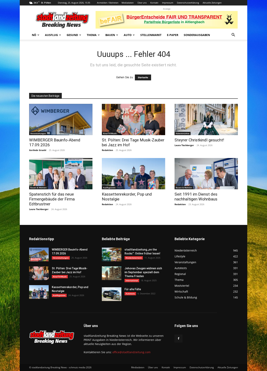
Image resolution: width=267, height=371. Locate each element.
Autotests (130, 293)
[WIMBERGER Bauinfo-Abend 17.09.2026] (60, 119)
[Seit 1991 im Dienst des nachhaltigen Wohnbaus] (206, 173)
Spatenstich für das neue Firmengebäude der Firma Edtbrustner (52, 199)
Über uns (142, 2)
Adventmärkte (182, 133)
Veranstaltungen (38, 133)
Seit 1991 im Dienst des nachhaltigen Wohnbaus (196, 196)
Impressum (167, 2)
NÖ (34, 35)
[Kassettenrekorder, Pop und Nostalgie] (133, 173)
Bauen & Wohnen (38, 187)
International (132, 280)
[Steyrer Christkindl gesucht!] (206, 119)
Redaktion (107, 150)
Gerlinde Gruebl (37, 150)
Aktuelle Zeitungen (212, 2)
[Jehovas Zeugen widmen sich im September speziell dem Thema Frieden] (111, 273)
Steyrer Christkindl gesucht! (199, 140)
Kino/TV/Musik (110, 133)
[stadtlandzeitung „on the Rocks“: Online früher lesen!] (111, 254)
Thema (92, 35)
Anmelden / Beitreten (107, 2)
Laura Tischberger (184, 145)
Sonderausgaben (197, 35)
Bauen (110, 35)
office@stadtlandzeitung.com (131, 352)
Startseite (143, 77)
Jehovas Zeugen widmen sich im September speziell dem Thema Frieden (143, 272)
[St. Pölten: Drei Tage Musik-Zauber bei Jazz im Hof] (133, 119)
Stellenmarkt (150, 35)
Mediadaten (128, 2)
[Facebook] (178, 338)
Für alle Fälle (133, 289)
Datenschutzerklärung (188, 2)
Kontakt (154, 2)
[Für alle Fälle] (111, 294)
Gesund (72, 35)
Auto (128, 35)
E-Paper (172, 35)
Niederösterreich (134, 257)
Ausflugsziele (109, 187)
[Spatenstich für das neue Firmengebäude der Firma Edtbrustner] (60, 173)
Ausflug (51, 35)
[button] (233, 35)
